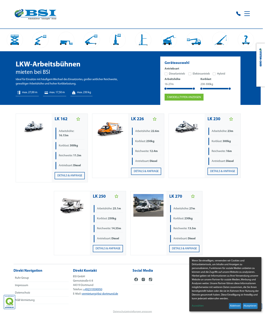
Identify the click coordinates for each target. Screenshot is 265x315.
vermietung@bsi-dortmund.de (100, 293)
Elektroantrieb (201, 73)
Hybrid (221, 73)
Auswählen (198, 306)
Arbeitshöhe (172, 79)
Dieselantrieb (177, 73)
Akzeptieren (250, 306)
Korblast (205, 79)
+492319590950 (92, 289)
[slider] (165, 88)
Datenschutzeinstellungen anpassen (132, 311)
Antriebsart (172, 68)
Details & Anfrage (69, 175)
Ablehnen (235, 306)
